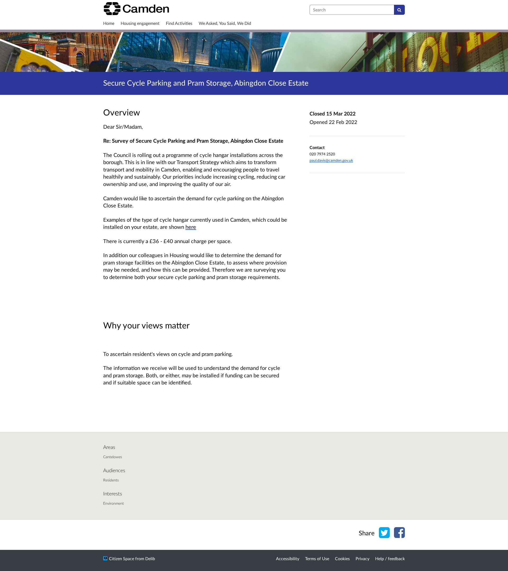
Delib (150, 558)
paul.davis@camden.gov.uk (331, 160)
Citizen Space (121, 558)
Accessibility (287, 558)
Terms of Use (317, 558)
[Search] (399, 10)
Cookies (342, 558)
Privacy (362, 558)
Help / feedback (390, 558)
